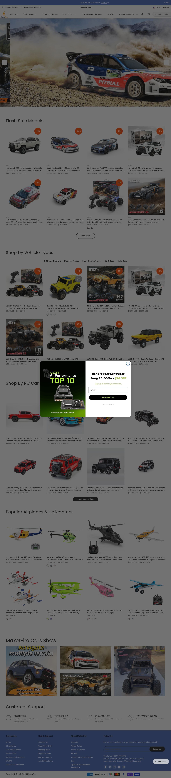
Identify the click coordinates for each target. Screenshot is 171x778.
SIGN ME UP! (108, 397)
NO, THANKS (108, 404)
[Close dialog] (128, 363)
